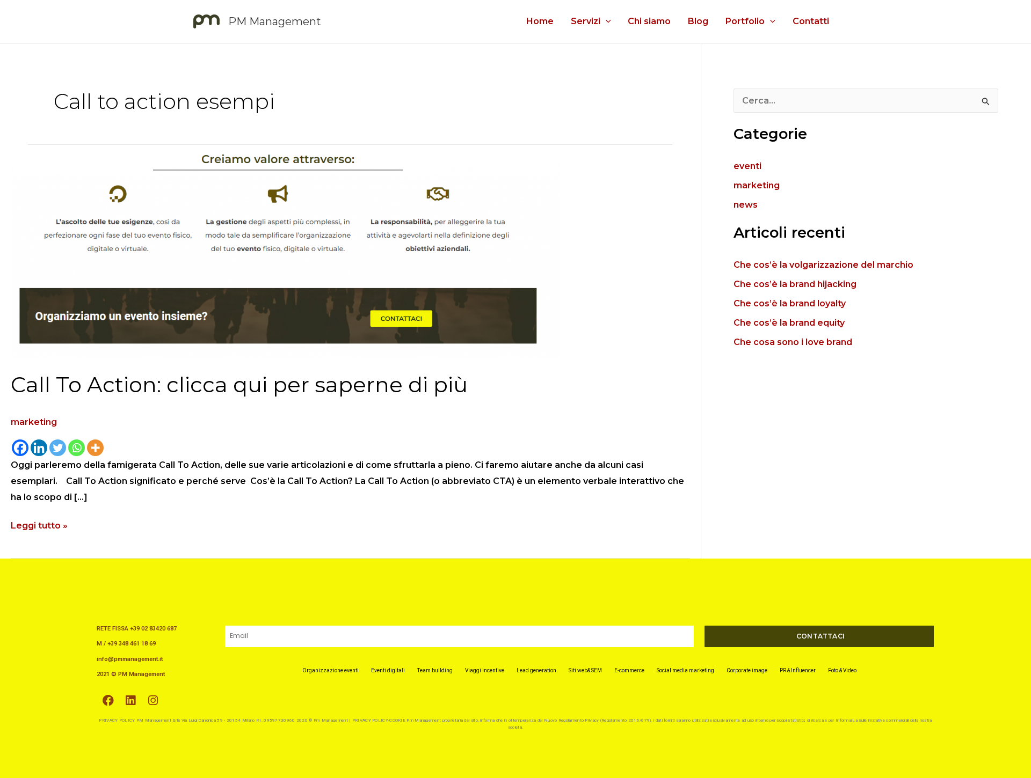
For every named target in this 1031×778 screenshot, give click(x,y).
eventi (747, 166)
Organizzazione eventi (330, 670)
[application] (605, 21)
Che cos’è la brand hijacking (795, 284)
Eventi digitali (388, 670)
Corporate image (747, 670)
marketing (34, 422)
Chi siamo (649, 21)
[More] (95, 447)
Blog (698, 21)
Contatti (811, 21)
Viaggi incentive (484, 670)
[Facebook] (20, 447)
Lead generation (536, 670)
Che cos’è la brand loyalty (790, 303)
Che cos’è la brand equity (789, 323)
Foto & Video (842, 670)
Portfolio (745, 21)
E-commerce (629, 670)
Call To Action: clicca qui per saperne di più (242, 384)
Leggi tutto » (39, 524)
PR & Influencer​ (798, 670)
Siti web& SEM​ (585, 670)
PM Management (274, 21)
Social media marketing (685, 670)
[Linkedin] (39, 447)
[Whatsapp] (76, 447)
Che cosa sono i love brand (793, 342)
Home (540, 21)
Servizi (585, 21)
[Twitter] (57, 447)
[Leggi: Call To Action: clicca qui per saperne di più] (286, 252)
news (746, 205)
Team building (435, 670)
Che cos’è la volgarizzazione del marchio (823, 265)
